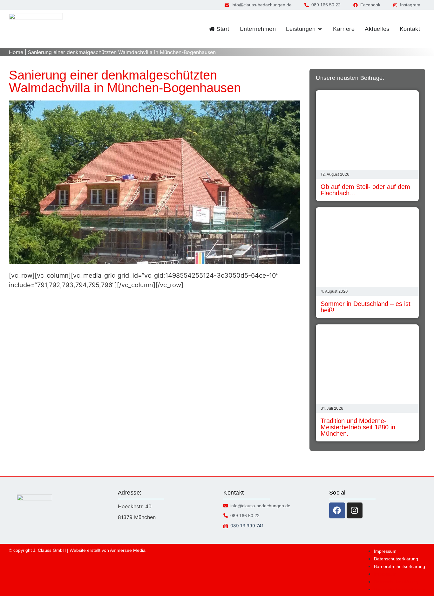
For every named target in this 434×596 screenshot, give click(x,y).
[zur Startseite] (36, 29)
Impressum (385, 551)
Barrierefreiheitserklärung (399, 566)
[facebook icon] (337, 510)
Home (16, 52)
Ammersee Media (128, 550)
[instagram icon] (355, 510)
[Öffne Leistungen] (320, 29)
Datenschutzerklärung (396, 558)
